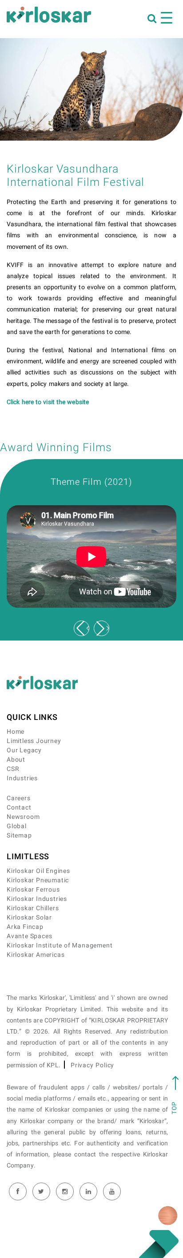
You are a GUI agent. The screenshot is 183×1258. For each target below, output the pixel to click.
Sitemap (19, 835)
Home (15, 731)
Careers (19, 798)
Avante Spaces (29, 936)
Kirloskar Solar (29, 917)
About (16, 759)
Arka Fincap (25, 927)
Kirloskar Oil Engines (38, 871)
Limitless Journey (34, 741)
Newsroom (23, 817)
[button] (101, 628)
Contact (19, 807)
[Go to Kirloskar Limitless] (49, 14)
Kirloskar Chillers (33, 908)
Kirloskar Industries (37, 899)
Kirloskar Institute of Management (59, 945)
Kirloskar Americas (35, 954)
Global (17, 826)
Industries (22, 778)
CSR (13, 769)
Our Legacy (24, 750)
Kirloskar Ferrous (33, 889)
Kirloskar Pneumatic (38, 880)
